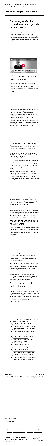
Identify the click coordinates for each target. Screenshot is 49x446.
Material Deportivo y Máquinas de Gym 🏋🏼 (14, 4)
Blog (35, 366)
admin (12, 368)
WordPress (40, 440)
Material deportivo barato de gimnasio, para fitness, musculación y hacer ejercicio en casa (17, 439)
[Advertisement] (24, 50)
